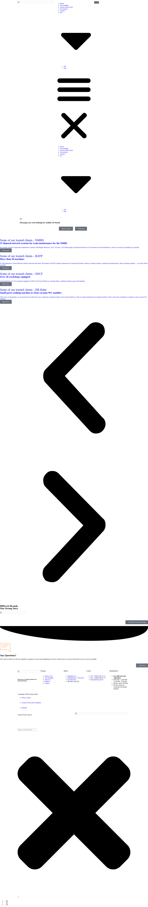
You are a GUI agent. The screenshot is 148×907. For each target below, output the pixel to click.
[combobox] (27, 730)
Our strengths (64, 5)
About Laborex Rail (66, 7)
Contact (62, 11)
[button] (74, 107)
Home (62, 3)
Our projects (64, 9)
